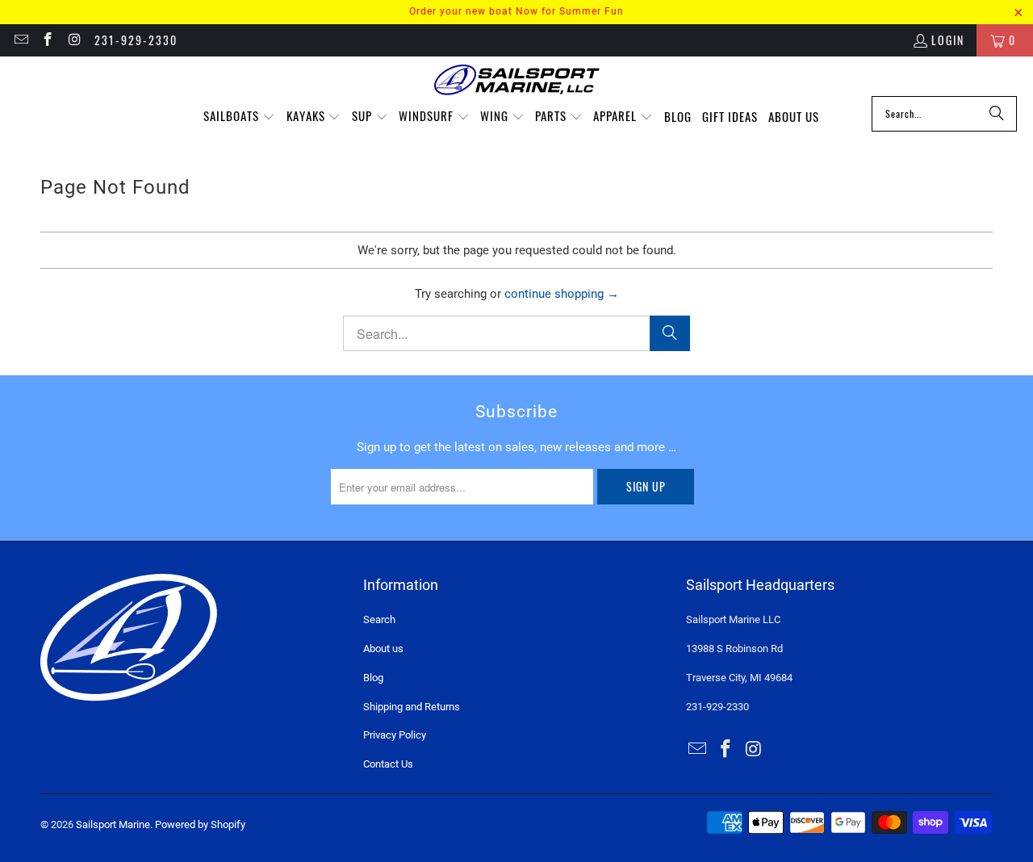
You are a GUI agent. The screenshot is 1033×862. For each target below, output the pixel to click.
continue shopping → (561, 294)
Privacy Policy (394, 735)
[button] (239, 116)
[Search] (997, 114)
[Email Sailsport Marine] (20, 39)
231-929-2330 (136, 39)
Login (947, 39)
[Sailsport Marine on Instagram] (74, 39)
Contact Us (388, 764)
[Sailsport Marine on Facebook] (48, 39)
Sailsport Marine (113, 824)
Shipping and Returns (411, 707)
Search (379, 619)
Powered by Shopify (200, 824)
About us (383, 648)
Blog (373, 678)
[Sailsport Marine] (517, 80)
